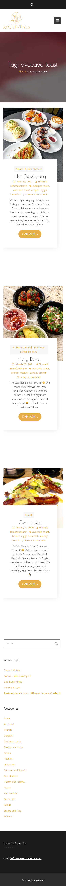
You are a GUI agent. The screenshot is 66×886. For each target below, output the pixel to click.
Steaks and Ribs (12, 810)
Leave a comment (36, 194)
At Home (18, 347)
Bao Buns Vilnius (13, 681)
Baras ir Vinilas (12, 670)
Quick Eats (9, 799)
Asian (7, 718)
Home (23, 71)
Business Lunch (12, 741)
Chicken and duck (13, 747)
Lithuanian (9, 764)
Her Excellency (30, 176)
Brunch (19, 169)
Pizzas (7, 787)
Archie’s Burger (12, 687)
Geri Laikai (30, 522)
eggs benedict (29, 536)
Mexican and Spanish (15, 770)
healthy (24, 372)
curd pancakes (40, 185)
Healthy (32, 351)
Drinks (28, 169)
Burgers (8, 735)
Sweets (37, 169)
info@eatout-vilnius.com (25, 858)
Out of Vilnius (11, 776)
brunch (15, 372)
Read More (28, 234)
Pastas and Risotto (14, 781)
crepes (35, 190)
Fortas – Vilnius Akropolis (17, 676)
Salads (7, 804)
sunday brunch (38, 372)
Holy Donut (30, 359)
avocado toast (21, 190)
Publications (10, 793)
